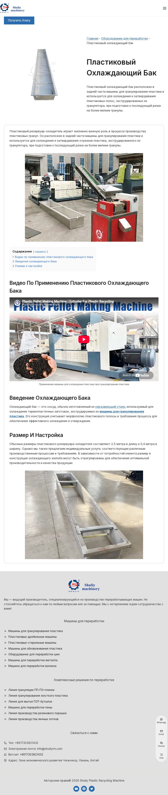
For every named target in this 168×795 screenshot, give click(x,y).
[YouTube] (76, 789)
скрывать (40, 251)
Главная (92, 38)
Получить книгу (19, 20)
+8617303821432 (31, 754)
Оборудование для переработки (124, 38)
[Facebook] (84, 789)
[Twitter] (92, 789)
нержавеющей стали (110, 406)
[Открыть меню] (164, 8)
